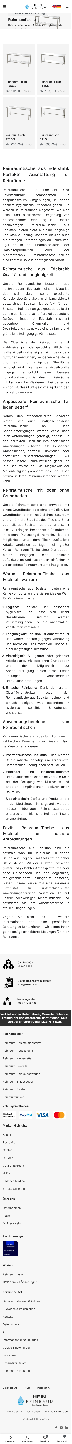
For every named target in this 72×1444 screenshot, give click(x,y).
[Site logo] (36, 6)
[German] (59, 6)
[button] (36, 1347)
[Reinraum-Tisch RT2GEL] (19, 61)
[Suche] (67, 6)
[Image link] (10, 1248)
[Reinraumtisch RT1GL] (53, 114)
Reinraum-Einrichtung (30, 13)
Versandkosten (59, 1411)
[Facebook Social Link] (56, 1427)
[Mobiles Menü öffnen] (4, 6)
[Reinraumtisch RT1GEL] (19, 114)
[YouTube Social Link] (61, 1427)
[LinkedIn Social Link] (66, 1427)
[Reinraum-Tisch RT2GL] (53, 61)
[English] (54, 6)
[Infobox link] (36, 964)
